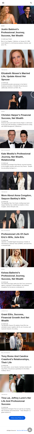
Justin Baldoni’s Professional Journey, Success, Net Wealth (13, 32)
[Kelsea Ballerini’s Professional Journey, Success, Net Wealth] (17, 258)
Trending (4, 69)
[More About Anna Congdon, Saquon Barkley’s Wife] (17, 181)
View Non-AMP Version (22, 430)
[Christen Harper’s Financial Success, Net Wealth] (17, 100)
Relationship (5, 150)
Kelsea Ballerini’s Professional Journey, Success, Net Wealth (13, 275)
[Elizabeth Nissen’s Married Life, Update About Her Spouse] (17, 59)
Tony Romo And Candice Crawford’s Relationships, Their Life (15, 359)
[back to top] (29, 430)
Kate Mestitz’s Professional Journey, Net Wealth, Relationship (16, 156)
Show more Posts (16, 418)
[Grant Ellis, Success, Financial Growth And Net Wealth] (17, 300)
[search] (31, 3)
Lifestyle (4, 310)
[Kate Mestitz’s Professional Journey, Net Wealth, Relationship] (17, 139)
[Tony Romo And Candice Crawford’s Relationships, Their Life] (17, 341)
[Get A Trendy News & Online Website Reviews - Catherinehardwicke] (17, 2)
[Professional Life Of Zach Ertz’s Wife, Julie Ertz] (17, 219)
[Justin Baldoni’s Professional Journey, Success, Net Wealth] (17, 15)
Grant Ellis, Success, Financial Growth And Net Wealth (15, 317)
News (3, 25)
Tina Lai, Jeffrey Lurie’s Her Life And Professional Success (16, 401)
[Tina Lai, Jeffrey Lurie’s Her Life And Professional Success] (17, 383)
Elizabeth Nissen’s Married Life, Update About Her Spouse (15, 76)
